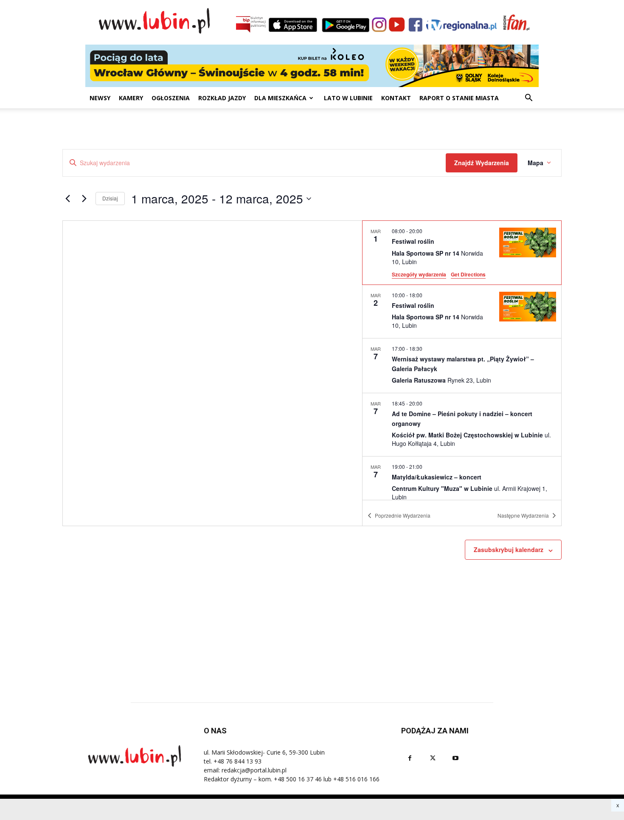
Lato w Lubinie (348, 98)
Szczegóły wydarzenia (419, 274)
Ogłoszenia (171, 98)
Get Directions (468, 274)
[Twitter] (432, 758)
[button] (528, 99)
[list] (462, 360)
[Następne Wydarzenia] (84, 199)
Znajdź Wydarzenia (481, 162)
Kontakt (396, 98)
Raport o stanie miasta (459, 98)
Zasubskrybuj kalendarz (508, 549)
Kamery (131, 98)
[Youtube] (455, 758)
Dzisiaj (110, 198)
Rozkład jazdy (222, 98)
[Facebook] (409, 758)
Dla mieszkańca (280, 98)
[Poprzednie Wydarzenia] (67, 199)
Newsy (100, 98)
